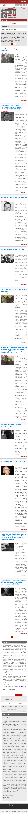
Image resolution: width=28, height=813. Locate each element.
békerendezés (4, 36)
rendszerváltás (4, 40)
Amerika (8, 41)
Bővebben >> (24, 100)
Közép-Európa (16, 34)
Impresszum (14, 805)
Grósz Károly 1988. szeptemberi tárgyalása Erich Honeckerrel (14, 198)
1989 (2, 32)
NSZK (17, 32)
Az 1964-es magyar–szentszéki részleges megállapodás (13, 462)
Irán (12, 41)
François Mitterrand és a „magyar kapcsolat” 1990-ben (11, 425)
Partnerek (22, 805)
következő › (16, 44)
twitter (19, 5)
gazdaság (24, 36)
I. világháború (22, 34)
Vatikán (22, 37)
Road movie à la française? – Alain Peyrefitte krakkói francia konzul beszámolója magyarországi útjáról (11, 107)
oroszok (13, 33)
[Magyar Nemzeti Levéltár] (5, 6)
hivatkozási (5, 688)
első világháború (19, 33)
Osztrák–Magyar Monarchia (6, 34)
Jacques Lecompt (17, 40)
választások (10, 40)
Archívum (14, 807)
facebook (22, 5)
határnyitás (6, 32)
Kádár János (3, 41)
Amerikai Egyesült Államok (14, 37)
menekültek (3, 33)
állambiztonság (12, 32)
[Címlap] (9, 17)
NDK (20, 32)
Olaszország (15, 36)
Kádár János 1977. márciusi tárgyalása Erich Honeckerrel (14, 290)
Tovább (12, 699)
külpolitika (10, 36)
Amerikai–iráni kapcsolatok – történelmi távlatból (13, 250)
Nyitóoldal (5, 805)
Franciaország (18, 38)
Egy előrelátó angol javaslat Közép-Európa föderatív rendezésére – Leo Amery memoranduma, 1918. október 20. (13, 582)
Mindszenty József (4, 37)
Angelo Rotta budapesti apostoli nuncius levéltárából (13, 49)
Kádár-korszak (11, 38)
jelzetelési (21, 686)
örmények (9, 33)
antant (20, 36)
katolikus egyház (4, 38)
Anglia (24, 33)
